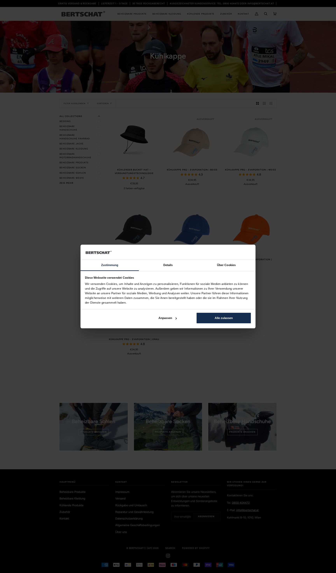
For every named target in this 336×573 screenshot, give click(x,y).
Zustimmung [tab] (109, 265)
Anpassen (165, 318)
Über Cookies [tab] (226, 265)
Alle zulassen (224, 318)
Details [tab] (168, 265)
